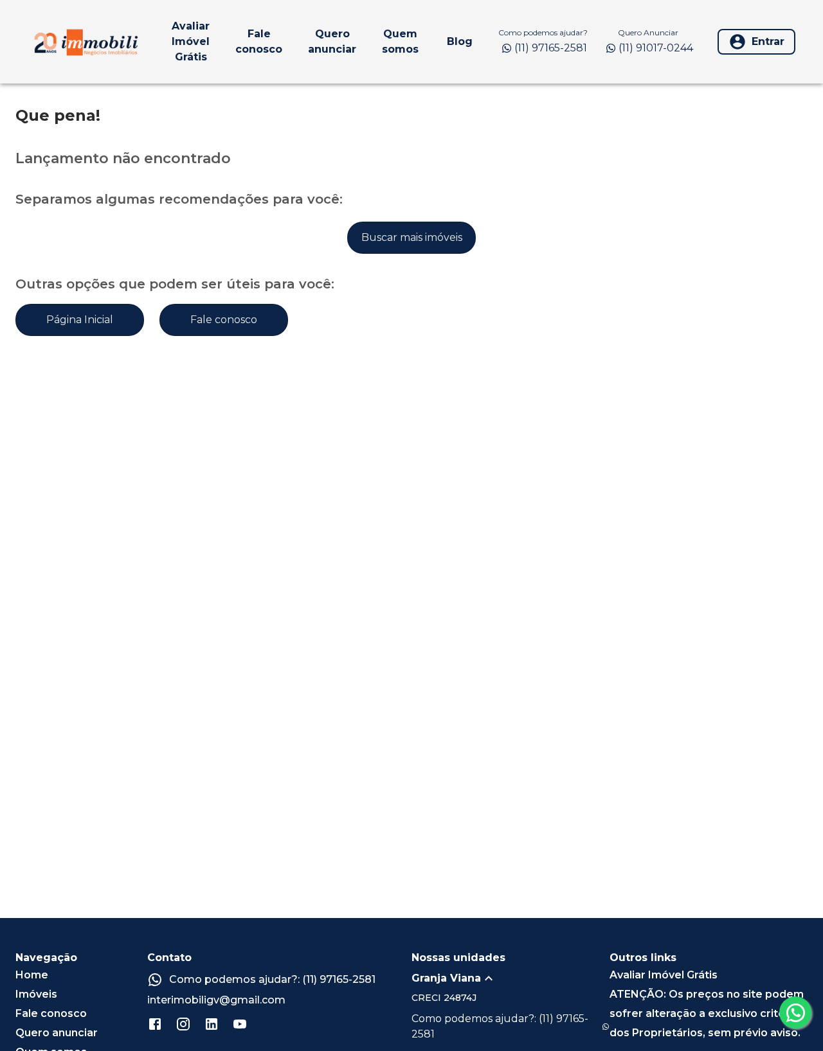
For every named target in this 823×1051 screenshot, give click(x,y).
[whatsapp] (795, 1012)
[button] (511, 978)
